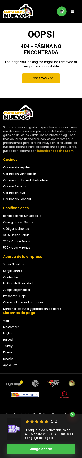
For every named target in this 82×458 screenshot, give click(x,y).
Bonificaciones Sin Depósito (22, 216)
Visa (6, 321)
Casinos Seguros (14, 186)
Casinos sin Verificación (19, 174)
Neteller (8, 359)
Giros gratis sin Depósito (19, 222)
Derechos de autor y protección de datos (32, 309)
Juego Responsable (16, 290)
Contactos (10, 277)
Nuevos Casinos (41, 78)
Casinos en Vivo (14, 193)
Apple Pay (10, 365)
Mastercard (11, 327)
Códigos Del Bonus (16, 229)
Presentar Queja (14, 296)
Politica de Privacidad (18, 283)
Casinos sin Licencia (17, 199)
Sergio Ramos (12, 271)
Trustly (8, 346)
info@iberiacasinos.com (55, 151)
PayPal (7, 333)
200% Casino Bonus (16, 241)
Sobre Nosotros (13, 264)
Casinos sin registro (16, 167)
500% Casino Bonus (16, 248)
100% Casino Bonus (16, 235)
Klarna (7, 352)
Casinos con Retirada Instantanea (26, 180)
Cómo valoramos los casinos (23, 302)
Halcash (8, 340)
